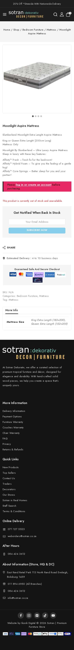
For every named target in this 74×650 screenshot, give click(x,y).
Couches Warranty (13, 427)
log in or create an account (33, 185)
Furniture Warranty (13, 422)
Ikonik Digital (28, 623)
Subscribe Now (37, 230)
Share (11, 247)
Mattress (44, 296)
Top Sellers (9, 473)
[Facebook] (21, 615)
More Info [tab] (11, 310)
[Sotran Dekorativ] (26, 14)
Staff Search (9, 506)
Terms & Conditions (14, 511)
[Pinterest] (37, 615)
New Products (11, 467)
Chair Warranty (11, 433)
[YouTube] (53, 615)
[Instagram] (29, 615)
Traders (7, 484)
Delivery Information (14, 411)
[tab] (33, 116)
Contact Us (9, 478)
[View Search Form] (55, 14)
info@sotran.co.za (18, 598)
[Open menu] (5, 14)
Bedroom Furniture (27, 296)
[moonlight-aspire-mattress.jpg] (37, 79)
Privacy (7, 444)
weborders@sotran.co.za (22, 536)
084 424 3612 (16, 554)
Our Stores (9, 495)
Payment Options (12, 416)
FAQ (5, 438)
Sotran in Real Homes (15, 500)
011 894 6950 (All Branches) (25, 584)
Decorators (9, 489)
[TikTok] (45, 615)
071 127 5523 (16, 529)
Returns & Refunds (13, 449)
